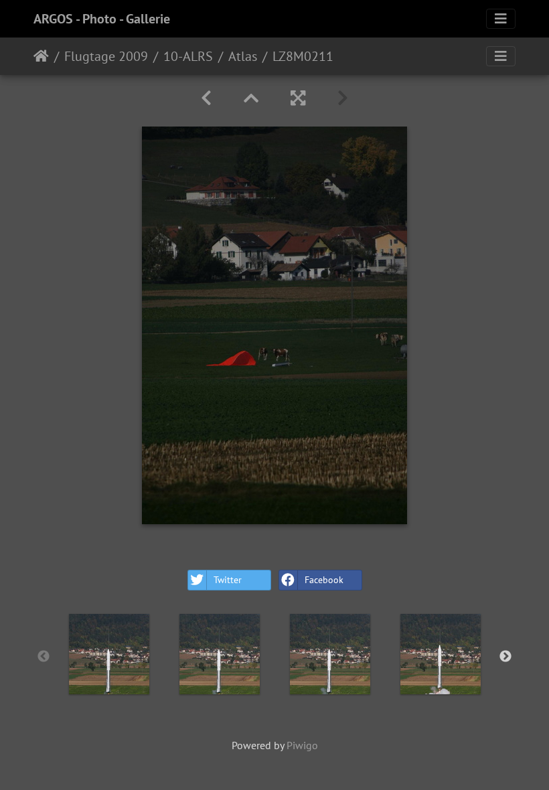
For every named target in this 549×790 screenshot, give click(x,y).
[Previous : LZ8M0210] (206, 98)
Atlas (242, 56)
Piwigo (302, 745)
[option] (109, 654)
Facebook (324, 580)
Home (41, 56)
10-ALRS (188, 56)
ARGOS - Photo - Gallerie (101, 18)
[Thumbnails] (251, 98)
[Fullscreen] (297, 98)
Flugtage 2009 (106, 56)
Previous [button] (43, 656)
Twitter (228, 580)
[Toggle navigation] (501, 19)
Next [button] (505, 656)
